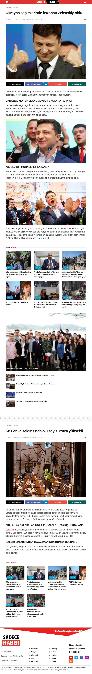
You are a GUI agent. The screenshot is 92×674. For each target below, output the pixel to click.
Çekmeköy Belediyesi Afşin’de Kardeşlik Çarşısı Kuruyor (35, 384)
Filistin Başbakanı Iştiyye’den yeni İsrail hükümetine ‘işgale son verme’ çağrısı (46, 274)
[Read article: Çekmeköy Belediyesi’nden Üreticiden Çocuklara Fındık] (10, 377)
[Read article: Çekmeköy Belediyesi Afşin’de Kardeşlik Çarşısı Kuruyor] (10, 386)
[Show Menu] (85, 2)
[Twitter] (76, 657)
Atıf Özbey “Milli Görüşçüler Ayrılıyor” (29, 392)
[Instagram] (87, 657)
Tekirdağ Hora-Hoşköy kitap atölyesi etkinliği (31, 401)
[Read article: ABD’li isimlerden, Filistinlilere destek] (18, 290)
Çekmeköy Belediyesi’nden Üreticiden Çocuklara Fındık (35, 375)
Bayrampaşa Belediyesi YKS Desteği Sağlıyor (22, 368)
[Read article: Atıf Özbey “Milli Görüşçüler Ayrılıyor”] (10, 395)
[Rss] (71, 661)
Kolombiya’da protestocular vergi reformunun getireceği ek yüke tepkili (74, 304)
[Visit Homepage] (47, 2)
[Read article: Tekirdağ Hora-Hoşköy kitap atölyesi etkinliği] (10, 403)
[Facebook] (81, 657)
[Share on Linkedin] (46, 84)
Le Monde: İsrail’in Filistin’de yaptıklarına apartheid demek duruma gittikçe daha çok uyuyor (74, 274)
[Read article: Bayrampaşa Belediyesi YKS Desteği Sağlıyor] (46, 342)
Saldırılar (10, 529)
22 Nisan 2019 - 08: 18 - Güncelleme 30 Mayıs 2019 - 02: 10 (25, 19)
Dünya (16, 7)
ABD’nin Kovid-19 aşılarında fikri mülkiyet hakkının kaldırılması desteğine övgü (46, 304)
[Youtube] (71, 657)
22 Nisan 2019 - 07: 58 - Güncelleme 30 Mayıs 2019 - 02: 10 (25, 437)
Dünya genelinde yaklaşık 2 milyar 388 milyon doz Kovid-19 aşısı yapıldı (18, 274)
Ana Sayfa (9, 7)
